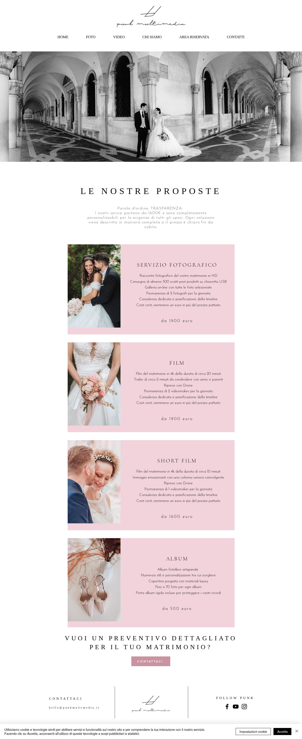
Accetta (282, 731)
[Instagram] (244, 706)
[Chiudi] (296, 731)
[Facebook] (227, 706)
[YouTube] (235, 706)
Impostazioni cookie (253, 731)
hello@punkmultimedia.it (74, 707)
